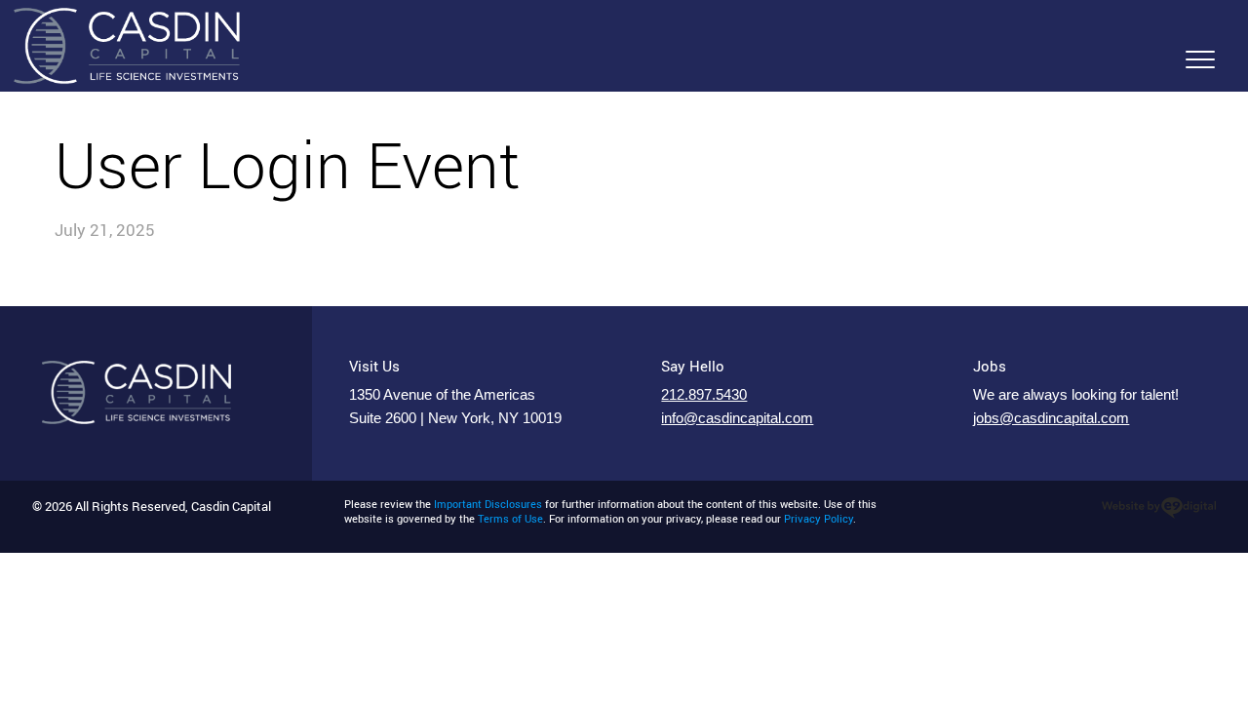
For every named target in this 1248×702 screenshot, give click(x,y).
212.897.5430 (704, 395)
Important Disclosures (488, 504)
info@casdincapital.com (737, 418)
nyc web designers (1159, 508)
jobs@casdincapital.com (1051, 418)
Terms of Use (510, 519)
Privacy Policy (818, 519)
